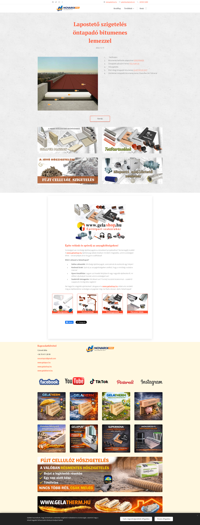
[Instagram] (59, 2)
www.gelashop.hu (111, 2)
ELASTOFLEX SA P (140, 70)
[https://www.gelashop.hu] (62, 2)
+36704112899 (143, 2)
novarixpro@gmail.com (47, 358)
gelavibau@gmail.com (128, 2)
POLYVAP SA (134, 63)
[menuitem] (117, 8)
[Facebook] (53, 2)
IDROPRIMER (139, 60)
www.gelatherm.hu (45, 370)
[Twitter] (56, 2)
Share (70, 322)
